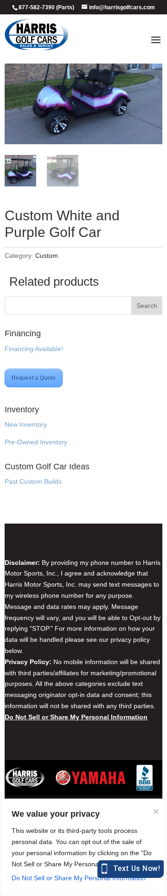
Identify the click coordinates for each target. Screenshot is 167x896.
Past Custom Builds (33, 481)
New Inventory (26, 424)
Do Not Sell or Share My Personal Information (79, 878)
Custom (46, 255)
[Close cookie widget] (156, 811)
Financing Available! (34, 348)
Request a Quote (34, 378)
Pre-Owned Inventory (36, 442)
